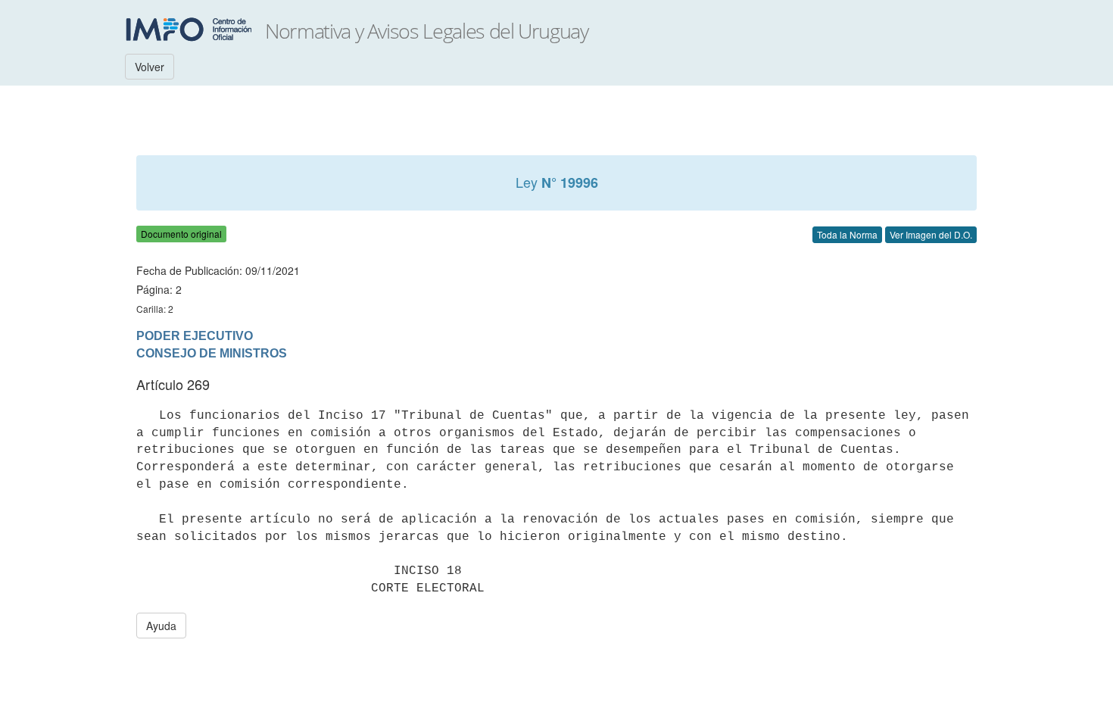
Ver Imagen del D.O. (931, 234)
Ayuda (161, 625)
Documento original (181, 233)
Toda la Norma (847, 234)
